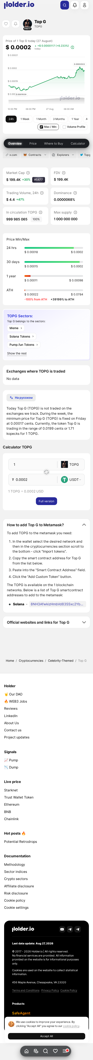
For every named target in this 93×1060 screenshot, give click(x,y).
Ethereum (11, 804)
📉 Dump (11, 767)
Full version (46, 501)
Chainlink (11, 819)
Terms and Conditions (25, 990)
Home (10, 660)
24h (11, 119)
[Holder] (23, 929)
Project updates (16, 737)
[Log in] (84, 5)
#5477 (38, 179)
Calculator (78, 143)
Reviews (11, 708)
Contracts (35, 154)
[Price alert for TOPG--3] (15, 24)
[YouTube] (62, 929)
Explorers (63, 154)
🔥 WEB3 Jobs (15, 701)
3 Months (59, 119)
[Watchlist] (55, 1051)
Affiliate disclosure (19, 886)
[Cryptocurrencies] (36, 1051)
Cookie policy (14, 900)
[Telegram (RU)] (77, 929)
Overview (15, 143)
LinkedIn (11, 716)
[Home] (26, 1051)
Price (33, 143)
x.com (13, 154)
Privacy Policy (50, 990)
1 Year (75, 119)
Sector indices (15, 872)
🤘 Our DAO (13, 694)
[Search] (64, 5)
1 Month (41, 119)
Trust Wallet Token (19, 797)
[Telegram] (70, 929)
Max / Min (50, 126)
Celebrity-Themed (61, 660)
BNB (7, 812)
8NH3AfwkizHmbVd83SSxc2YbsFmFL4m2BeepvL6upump (58, 604)
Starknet (11, 790)
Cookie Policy (68, 990)
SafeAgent (21, 1013)
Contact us (12, 730)
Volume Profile (76, 126)
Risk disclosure (16, 893)
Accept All (46, 1036)
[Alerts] (74, 5)
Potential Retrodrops (20, 842)
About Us (11, 723)
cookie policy (71, 1026)
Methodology (14, 864)
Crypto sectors (16, 879)
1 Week (25, 119)
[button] (46, 1051)
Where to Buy (53, 143)
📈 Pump (11, 760)
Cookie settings (16, 907)
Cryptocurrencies (31, 660)
